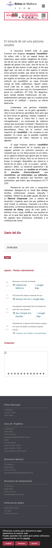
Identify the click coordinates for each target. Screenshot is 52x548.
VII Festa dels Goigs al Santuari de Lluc (27, 295)
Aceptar (8, 543)
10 (37, 373)
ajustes (26, 538)
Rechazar (21, 543)
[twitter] (20, 8)
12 (43, 373)
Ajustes (34, 543)
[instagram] (24, 8)
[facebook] (15, 8)
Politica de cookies (11, 513)
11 (40, 373)
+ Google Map (37, 299)
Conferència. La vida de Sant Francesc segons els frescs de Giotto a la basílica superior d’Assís (29, 326)
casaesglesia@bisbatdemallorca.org (17, 437)
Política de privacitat (11, 508)
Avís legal (7, 511)
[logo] (21, 2)
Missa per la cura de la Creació (23, 281)
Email (7, 257)
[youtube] (29, 8)
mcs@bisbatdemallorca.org (14, 494)
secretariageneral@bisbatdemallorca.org (18, 473)
